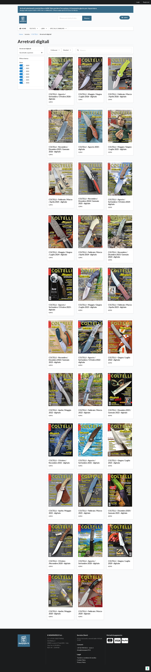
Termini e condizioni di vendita (86, 658)
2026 (27, 83)
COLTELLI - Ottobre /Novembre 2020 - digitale (59, 562)
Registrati (146, 2)
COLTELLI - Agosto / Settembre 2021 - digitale (89, 461)
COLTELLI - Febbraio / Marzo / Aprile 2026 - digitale (120, 95)
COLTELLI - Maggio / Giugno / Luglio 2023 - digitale (90, 306)
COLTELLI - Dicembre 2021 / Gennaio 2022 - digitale (119, 411)
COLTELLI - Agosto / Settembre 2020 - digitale (89, 562)
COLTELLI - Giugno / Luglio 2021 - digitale (119, 461)
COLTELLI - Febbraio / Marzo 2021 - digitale (90, 512)
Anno (21, 62)
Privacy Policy (81, 662)
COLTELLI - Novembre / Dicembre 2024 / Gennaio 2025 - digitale (88, 201)
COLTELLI (34, 34)
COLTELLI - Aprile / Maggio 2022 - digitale (60, 411)
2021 (27, 68)
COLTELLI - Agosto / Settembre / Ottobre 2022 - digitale (89, 359)
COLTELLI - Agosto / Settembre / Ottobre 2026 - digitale (60, 96)
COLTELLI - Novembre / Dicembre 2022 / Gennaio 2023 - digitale (59, 359)
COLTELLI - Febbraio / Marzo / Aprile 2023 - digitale (120, 306)
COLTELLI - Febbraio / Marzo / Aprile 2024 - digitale (90, 253)
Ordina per (55, 49)
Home (21, 34)
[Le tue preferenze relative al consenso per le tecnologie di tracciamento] (147, 668)
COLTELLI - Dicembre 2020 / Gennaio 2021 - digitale (119, 512)
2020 (27, 65)
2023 (27, 74)
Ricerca (86, 18)
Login (138, 2)
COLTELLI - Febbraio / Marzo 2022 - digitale (90, 411)
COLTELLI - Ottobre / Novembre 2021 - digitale (59, 461)
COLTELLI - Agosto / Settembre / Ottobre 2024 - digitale (119, 201)
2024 (27, 77)
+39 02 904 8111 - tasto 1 (85, 648)
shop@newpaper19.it (84, 650)
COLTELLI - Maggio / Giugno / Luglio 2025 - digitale (120, 148)
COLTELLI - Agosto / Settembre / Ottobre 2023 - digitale (60, 307)
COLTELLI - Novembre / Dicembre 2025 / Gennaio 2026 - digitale (59, 149)
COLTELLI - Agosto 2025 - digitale (89, 148)
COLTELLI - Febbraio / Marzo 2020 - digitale (90, 612)
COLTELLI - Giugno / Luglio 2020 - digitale (119, 562)
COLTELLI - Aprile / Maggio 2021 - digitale (60, 512)
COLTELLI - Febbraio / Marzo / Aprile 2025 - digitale (60, 200)
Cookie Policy (81, 660)
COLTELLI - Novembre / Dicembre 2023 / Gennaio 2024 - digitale (118, 254)
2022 (27, 71)
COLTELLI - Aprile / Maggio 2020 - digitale (60, 612)
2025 (27, 80)
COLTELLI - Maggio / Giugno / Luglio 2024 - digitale (60, 253)
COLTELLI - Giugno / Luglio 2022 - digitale (119, 358)
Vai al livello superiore (26, 53)
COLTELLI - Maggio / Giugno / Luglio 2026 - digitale (90, 95)
